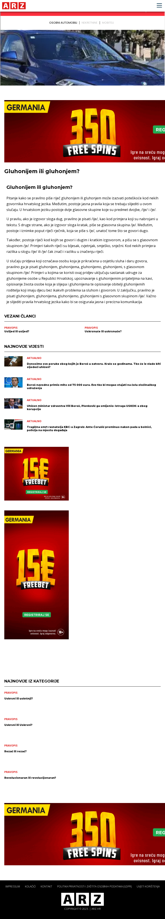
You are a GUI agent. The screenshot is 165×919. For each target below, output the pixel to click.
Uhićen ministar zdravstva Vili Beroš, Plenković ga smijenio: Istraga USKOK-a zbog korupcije (87, 407)
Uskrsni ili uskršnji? (18, 698)
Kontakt (46, 886)
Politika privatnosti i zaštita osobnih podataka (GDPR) (94, 886)
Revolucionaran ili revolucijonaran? (30, 777)
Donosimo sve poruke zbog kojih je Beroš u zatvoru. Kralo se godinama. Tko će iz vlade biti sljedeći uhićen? (94, 365)
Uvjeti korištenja (148, 886)
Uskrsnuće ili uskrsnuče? (103, 331)
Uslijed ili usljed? (16, 331)
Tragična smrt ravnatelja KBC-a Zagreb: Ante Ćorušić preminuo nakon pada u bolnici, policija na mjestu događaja (89, 428)
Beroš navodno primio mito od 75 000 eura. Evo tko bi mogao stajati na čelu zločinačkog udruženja (91, 386)
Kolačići (30, 886)
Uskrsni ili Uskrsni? (18, 725)
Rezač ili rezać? (15, 751)
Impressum (12, 886)
